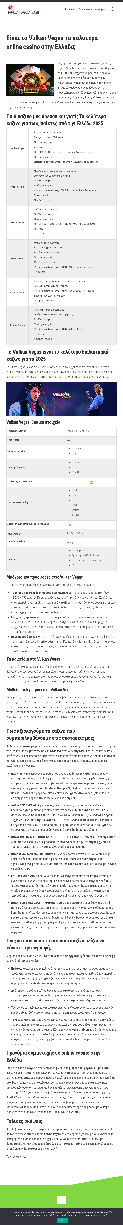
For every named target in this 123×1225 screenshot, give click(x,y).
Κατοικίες (69, 9)
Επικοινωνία (85, 9)
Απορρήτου (101, 9)
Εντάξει (62, 1220)
